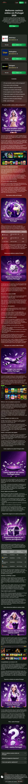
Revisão (7, 44)
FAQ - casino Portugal (9, 100)
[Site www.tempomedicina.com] (4, 3)
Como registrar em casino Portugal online (13, 91)
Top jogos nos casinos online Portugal (12, 89)
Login (16, 2)
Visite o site (19, 44)
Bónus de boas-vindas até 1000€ (8, 293)
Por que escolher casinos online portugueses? (14, 83)
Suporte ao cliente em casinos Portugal (13, 98)
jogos (11, 181)
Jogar (14, 26)
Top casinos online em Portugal (11, 85)
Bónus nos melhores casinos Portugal (12, 87)
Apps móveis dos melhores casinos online (13, 96)
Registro (21, 2)
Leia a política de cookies (11, 781)
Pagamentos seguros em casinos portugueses (14, 94)
